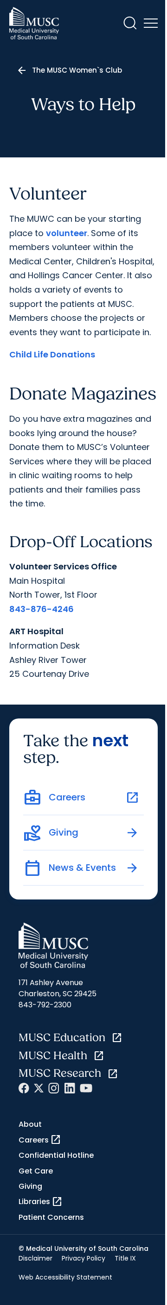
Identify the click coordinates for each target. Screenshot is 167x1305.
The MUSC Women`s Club (77, 70)
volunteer (66, 233)
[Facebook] (24, 1088)
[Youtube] (86, 1088)
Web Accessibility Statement (65, 1277)
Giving (30, 1186)
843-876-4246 (41, 609)
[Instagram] (53, 1088)
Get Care (36, 1171)
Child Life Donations (52, 354)
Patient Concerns (51, 1217)
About (30, 1124)
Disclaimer (35, 1258)
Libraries (41, 1201)
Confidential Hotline (56, 1155)
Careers (40, 1139)
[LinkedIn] (69, 1088)
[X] (39, 1088)
